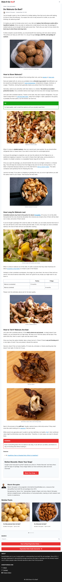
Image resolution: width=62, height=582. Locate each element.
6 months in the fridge (13, 268)
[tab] (28, 532)
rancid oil (22, 428)
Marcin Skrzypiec (11, 12)
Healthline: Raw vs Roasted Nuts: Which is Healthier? (23, 455)
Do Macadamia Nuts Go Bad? (12, 524)
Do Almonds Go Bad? (40, 524)
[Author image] (4, 12)
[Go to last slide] (4, 517)
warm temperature (30, 83)
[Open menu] (59, 2)
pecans (45, 77)
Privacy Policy (7, 572)
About (5, 567)
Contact (5, 570)
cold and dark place (22, 96)
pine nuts (51, 77)
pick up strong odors (43, 166)
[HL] (47, 432)
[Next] (58, 517)
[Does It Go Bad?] (8, 2)
